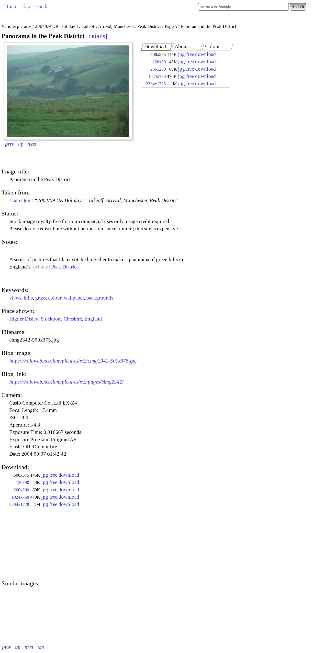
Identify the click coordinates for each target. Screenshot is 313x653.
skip (26, 6)
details (97, 36)
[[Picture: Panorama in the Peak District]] (68, 91)
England (93, 319)
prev (9, 144)
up (20, 144)
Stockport (51, 319)
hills (28, 298)
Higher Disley (23, 319)
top (40, 647)
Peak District (64, 267)
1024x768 (157, 76)
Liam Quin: (94, 200)
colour (54, 298)
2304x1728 (156, 83)
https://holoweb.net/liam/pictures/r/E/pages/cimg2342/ (66, 382)
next (32, 144)
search (40, 6)
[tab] (157, 47)
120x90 (159, 61)
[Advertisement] (181, 128)
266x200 (158, 69)
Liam (12, 6)
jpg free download (197, 54)
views (15, 298)
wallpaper (74, 298)
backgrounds (99, 298)
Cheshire (73, 319)
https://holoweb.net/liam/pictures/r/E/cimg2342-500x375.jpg (73, 361)
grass (40, 298)
